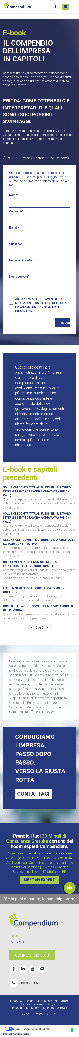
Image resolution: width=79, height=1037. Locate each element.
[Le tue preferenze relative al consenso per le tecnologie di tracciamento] (72, 1030)
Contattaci (33, 794)
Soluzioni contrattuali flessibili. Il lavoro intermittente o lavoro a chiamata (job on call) (37, 491)
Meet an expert (39, 880)
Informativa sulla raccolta (16, 1034)
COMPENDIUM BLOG (32, 955)
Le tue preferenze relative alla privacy (31, 1029)
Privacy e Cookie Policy (39, 1014)
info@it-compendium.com (28, 1008)
